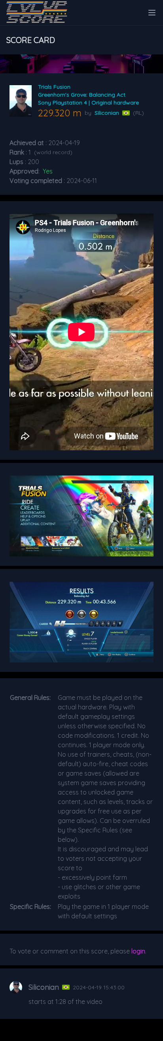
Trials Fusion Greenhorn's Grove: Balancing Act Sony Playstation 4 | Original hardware (88, 94)
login (138, 951)
